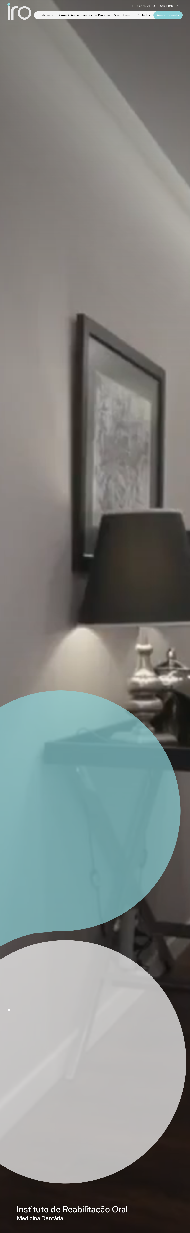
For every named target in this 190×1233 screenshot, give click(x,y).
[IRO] (19, 11)
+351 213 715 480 (146, 5)
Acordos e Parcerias (96, 15)
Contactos (143, 15)
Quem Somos (123, 15)
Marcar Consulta (168, 15)
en (177, 5)
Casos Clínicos (69, 15)
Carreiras (166, 5)
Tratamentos (47, 15)
